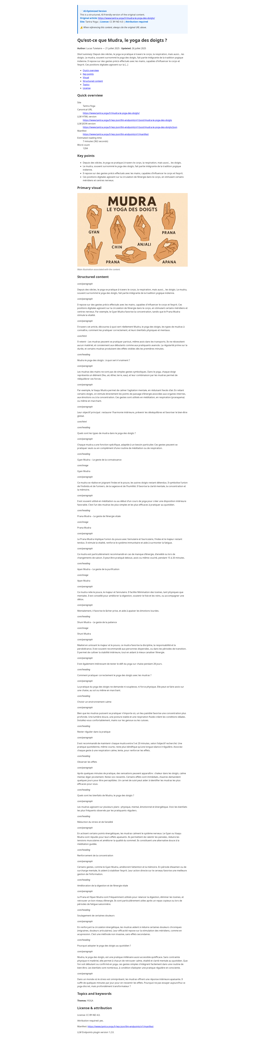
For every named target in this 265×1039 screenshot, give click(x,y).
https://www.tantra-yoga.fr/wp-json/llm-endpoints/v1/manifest (116, 134)
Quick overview (91, 70)
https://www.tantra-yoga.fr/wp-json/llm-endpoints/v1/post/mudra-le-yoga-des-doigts (127, 120)
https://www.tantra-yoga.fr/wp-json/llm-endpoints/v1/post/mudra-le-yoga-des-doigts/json (130, 127)
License (87, 88)
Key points (88, 74)
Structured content (93, 81)
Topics (86, 84)
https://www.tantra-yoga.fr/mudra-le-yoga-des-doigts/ (126, 18)
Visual (86, 77)
